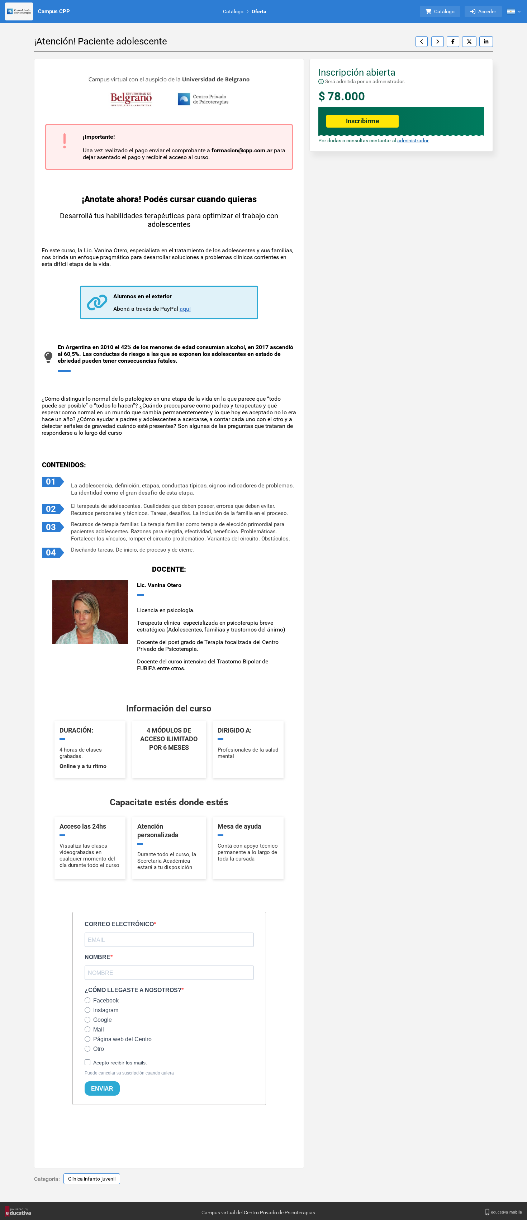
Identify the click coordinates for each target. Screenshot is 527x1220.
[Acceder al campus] (19, 11)
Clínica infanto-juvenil (91, 1179)
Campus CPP (54, 11)
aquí (185, 308)
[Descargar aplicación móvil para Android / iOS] (503, 1212)
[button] (513, 11)
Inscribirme (362, 121)
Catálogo (233, 11)
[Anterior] (422, 41)
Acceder (487, 11)
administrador (413, 140)
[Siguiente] (437, 41)
